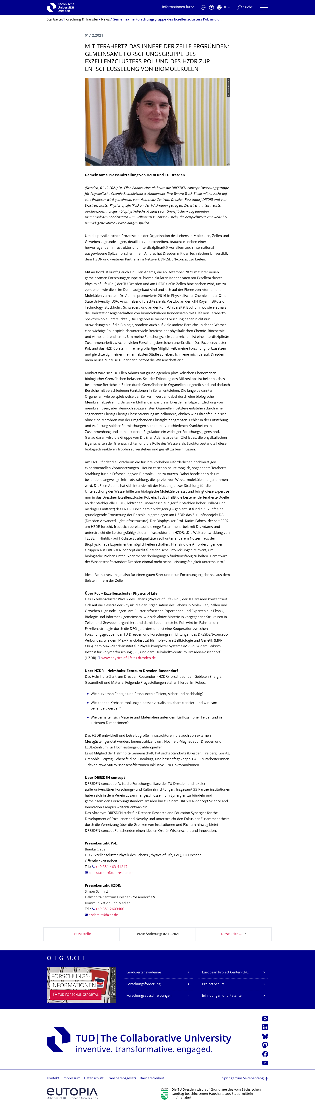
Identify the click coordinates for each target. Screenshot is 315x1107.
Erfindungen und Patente (221, 996)
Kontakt (53, 1078)
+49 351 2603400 (109, 909)
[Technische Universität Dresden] (60, 7)
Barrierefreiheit (152, 1078)
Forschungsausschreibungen (149, 996)
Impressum (71, 1078)
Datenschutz (94, 1078)
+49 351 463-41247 (111, 867)
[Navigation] (264, 7)
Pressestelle (81, 934)
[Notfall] (203, 7)
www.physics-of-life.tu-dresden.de (128, 658)
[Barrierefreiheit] (211, 7)
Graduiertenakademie (143, 972)
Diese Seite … (231, 934)
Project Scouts (213, 984)
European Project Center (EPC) (225, 972)
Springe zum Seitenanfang (243, 1078)
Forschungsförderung (143, 984)
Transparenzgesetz (121, 1078)
